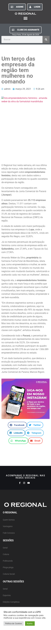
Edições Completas (11, 602)
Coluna (6, 554)
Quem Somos (9, 520)
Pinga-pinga (8, 567)
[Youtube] (28, 483)
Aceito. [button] (30, 623)
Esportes (7, 595)
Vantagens (7, 526)
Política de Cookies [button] (13, 623)
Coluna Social (9, 574)
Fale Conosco (9, 533)
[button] (25, 18)
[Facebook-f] (20, 483)
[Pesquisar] (46, 39)
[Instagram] (24, 483)
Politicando (8, 561)
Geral (5, 548)
